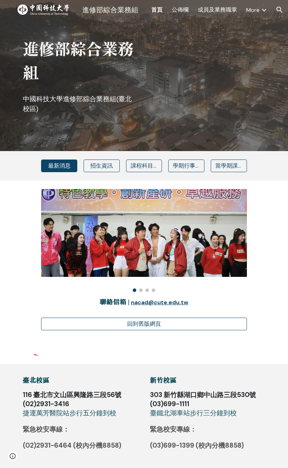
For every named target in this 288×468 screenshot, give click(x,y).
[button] (279, 9)
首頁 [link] (157, 9)
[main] (80, 60)
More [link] (253, 10)
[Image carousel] (144, 240)
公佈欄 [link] (180, 9)
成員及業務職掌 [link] (217, 9)
